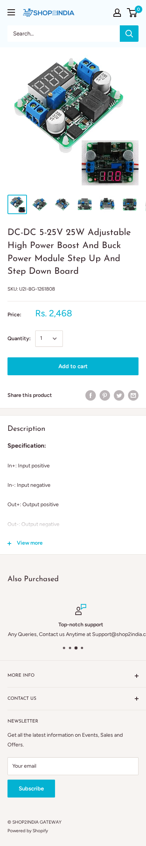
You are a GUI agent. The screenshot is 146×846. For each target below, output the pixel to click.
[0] (132, 12)
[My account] (117, 13)
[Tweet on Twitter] (119, 395)
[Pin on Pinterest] (105, 395)
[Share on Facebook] (90, 395)
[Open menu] (11, 12)
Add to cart (73, 366)
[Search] (129, 33)
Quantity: (19, 338)
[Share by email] (133, 395)
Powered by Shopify (27, 830)
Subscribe (31, 788)
